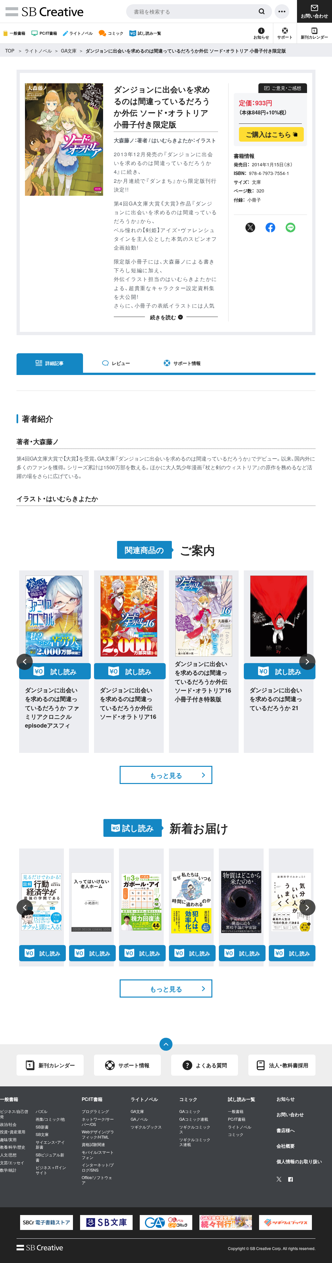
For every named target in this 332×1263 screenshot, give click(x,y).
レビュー (121, 363)
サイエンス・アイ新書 (50, 1145)
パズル (41, 1111)
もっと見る (166, 775)
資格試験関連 (93, 1144)
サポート (285, 37)
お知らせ (261, 37)
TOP (9, 50)
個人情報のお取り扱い (299, 1161)
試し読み (64, 671)
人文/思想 (8, 1154)
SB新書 (42, 1126)
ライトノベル (81, 33)
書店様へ (286, 1130)
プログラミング (95, 1111)
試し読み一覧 (149, 33)
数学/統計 (8, 1170)
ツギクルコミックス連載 (194, 1142)
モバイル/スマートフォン (98, 1155)
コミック (116, 33)
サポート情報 (187, 363)
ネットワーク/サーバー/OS (98, 1122)
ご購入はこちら (268, 134)
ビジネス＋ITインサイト (51, 1170)
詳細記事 (54, 363)
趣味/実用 (8, 1139)
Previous (25, 662)
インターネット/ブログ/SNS (98, 1167)
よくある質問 (211, 1065)
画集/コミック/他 (50, 1119)
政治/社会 (8, 1124)
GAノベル (139, 1119)
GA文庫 (69, 50)
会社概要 (286, 1146)
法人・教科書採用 (288, 1065)
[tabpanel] (46, 1222)
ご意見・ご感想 (286, 88)
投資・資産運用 (12, 1131)
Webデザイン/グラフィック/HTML (98, 1134)
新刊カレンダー (314, 37)
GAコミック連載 (193, 1119)
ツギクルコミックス (194, 1129)
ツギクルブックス (146, 1126)
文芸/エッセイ (12, 1162)
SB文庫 (42, 1134)
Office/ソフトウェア (97, 1180)
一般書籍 (17, 33)
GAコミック (189, 1111)
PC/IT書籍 (48, 33)
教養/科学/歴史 (12, 1147)
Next (307, 662)
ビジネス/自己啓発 (14, 1114)
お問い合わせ (290, 1114)
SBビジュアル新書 (50, 1157)
